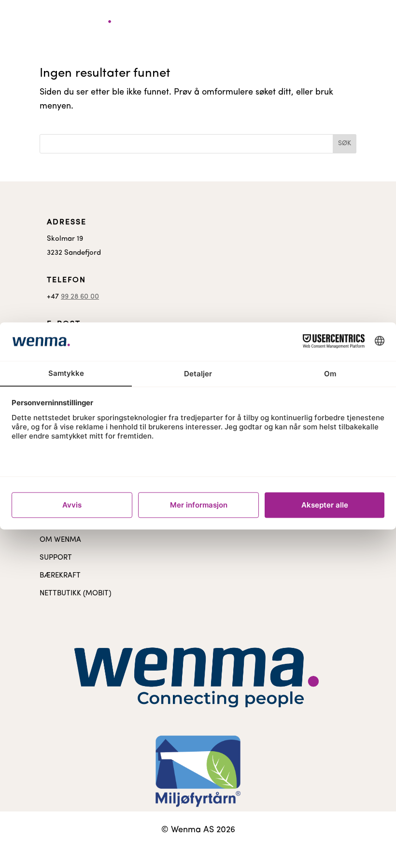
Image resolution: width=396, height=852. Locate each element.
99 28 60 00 (80, 297)
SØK (344, 143)
